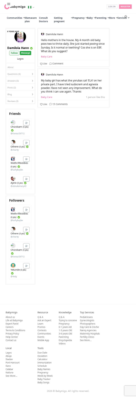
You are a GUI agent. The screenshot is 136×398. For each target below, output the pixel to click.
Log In (112, 6)
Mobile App (43, 340)
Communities (14, 17)
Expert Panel (12, 323)
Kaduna (9, 372)
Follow (14, 52)
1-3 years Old (65, 330)
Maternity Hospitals (90, 333)
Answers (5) (13, 80)
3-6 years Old (65, 333)
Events (40, 336)
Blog (9, 94)
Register (125, 6)
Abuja (8, 355)
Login (102, 6)
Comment (57, 63)
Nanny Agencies (88, 330)
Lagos (9, 352)
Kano (8, 365)
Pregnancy (78, 17)
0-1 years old (65, 327)
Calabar (9, 369)
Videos (62, 343)
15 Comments (60, 104)
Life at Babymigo (14, 320)
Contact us (11, 340)
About (10, 67)
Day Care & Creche (89, 327)
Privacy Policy (12, 333)
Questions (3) (14, 73)
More (112, 17)
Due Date (42, 352)
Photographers (87, 323)
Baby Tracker (43, 379)
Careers (9, 327)
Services (122, 17)
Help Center (12, 336)
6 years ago (13, 31)
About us (10, 317)
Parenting (100, 17)
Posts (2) (11, 87)
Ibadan (9, 359)
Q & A (40, 317)
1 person (91, 97)
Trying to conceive (68, 320)
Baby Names (43, 369)
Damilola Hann (18, 48)
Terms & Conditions (15, 330)
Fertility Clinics (87, 336)
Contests (41, 330)
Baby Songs (43, 382)
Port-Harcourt (13, 362)
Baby (90, 17)
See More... (86, 340)
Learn (40, 323)
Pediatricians (86, 317)
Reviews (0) (12, 101)
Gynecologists (87, 320)
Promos (41, 327)
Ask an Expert (44, 320)
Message (25, 52)
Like (45, 63)
